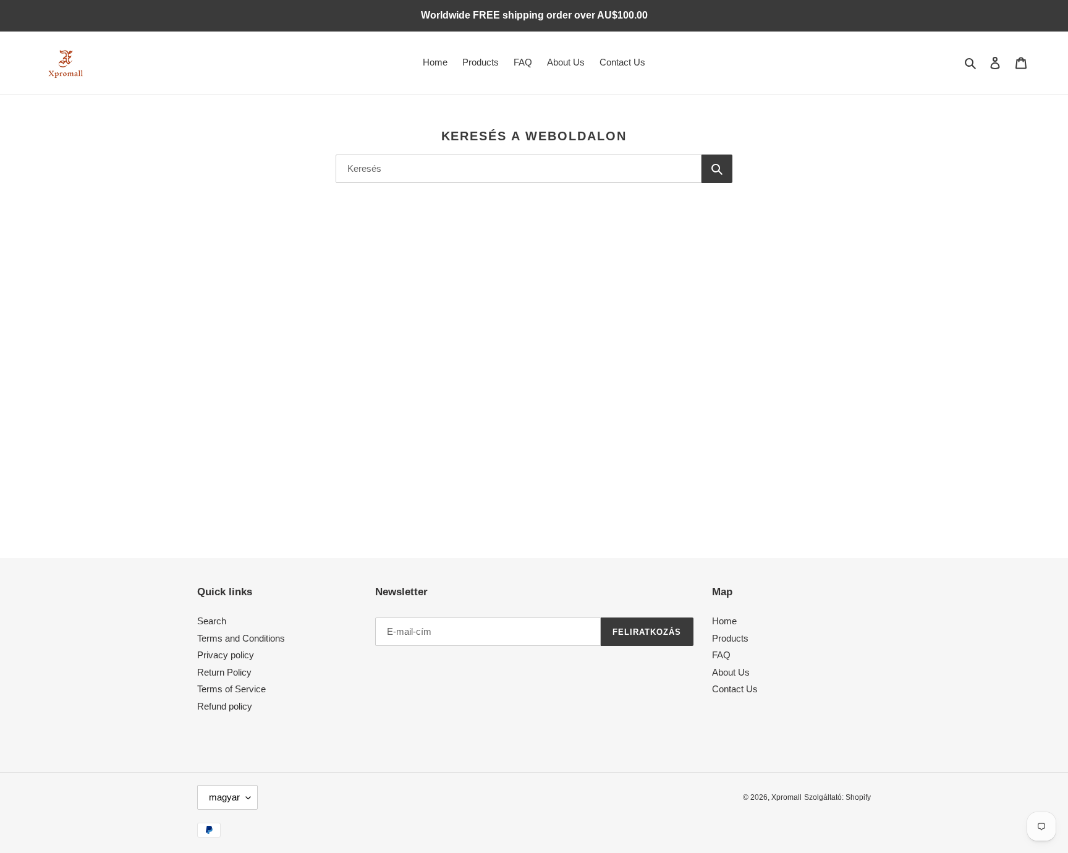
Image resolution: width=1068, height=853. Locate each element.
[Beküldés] (716, 169)
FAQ (721, 655)
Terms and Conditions (241, 638)
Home (724, 621)
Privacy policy (225, 655)
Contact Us (735, 689)
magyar (224, 797)
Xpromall (786, 797)
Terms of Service (231, 689)
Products (730, 638)
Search (211, 621)
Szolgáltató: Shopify (837, 797)
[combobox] (518, 169)
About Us (731, 672)
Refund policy (224, 706)
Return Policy (224, 672)
